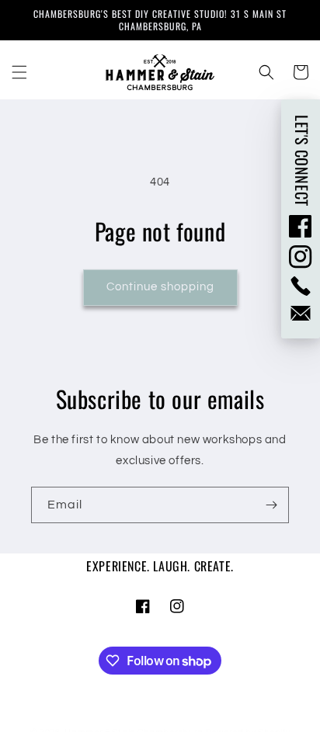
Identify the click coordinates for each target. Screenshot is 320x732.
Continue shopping (160, 287)
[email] (300, 313)
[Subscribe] (271, 505)
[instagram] (300, 257)
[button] (19, 72)
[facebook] (300, 226)
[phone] (300, 286)
